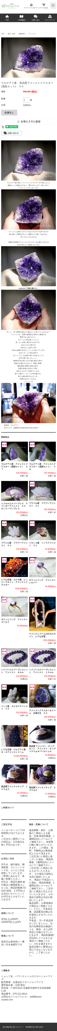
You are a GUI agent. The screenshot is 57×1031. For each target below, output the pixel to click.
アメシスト (32, 34)
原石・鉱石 (11, 34)
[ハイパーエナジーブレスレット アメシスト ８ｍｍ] (14, 657)
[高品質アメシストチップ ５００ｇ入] (42, 774)
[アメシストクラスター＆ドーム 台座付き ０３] (42, 696)
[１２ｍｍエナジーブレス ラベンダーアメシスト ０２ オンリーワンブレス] (14, 491)
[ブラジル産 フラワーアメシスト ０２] (14, 530)
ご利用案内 (21, 20)
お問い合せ (36, 20)
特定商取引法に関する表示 (34, 1027)
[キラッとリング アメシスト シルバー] (42, 567)
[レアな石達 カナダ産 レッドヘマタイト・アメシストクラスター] (14, 567)
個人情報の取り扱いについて (12, 1027)
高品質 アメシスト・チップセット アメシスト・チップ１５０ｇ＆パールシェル (42, 748)
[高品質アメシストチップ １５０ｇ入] (14, 774)
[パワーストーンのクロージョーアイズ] (10, 8)
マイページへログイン (31, 8)
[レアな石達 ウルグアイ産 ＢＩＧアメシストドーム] (14, 736)
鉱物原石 (22, 34)
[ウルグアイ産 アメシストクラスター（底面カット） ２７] (14, 451)
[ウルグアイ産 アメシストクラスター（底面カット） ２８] (42, 451)
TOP (7, 20)
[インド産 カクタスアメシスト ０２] (14, 694)
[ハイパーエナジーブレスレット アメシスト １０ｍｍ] (42, 657)
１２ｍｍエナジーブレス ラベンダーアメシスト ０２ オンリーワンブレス (14, 506)
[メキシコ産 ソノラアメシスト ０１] (42, 530)
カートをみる (43, 8)
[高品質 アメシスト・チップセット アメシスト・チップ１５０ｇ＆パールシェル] (42, 734)
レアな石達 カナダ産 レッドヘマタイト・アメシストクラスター (14, 582)
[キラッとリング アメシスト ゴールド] (14, 607)
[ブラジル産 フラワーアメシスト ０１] (42, 490)
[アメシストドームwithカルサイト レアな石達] (42, 614)
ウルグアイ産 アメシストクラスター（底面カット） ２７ (14, 466)
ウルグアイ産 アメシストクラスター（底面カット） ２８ (42, 466)
